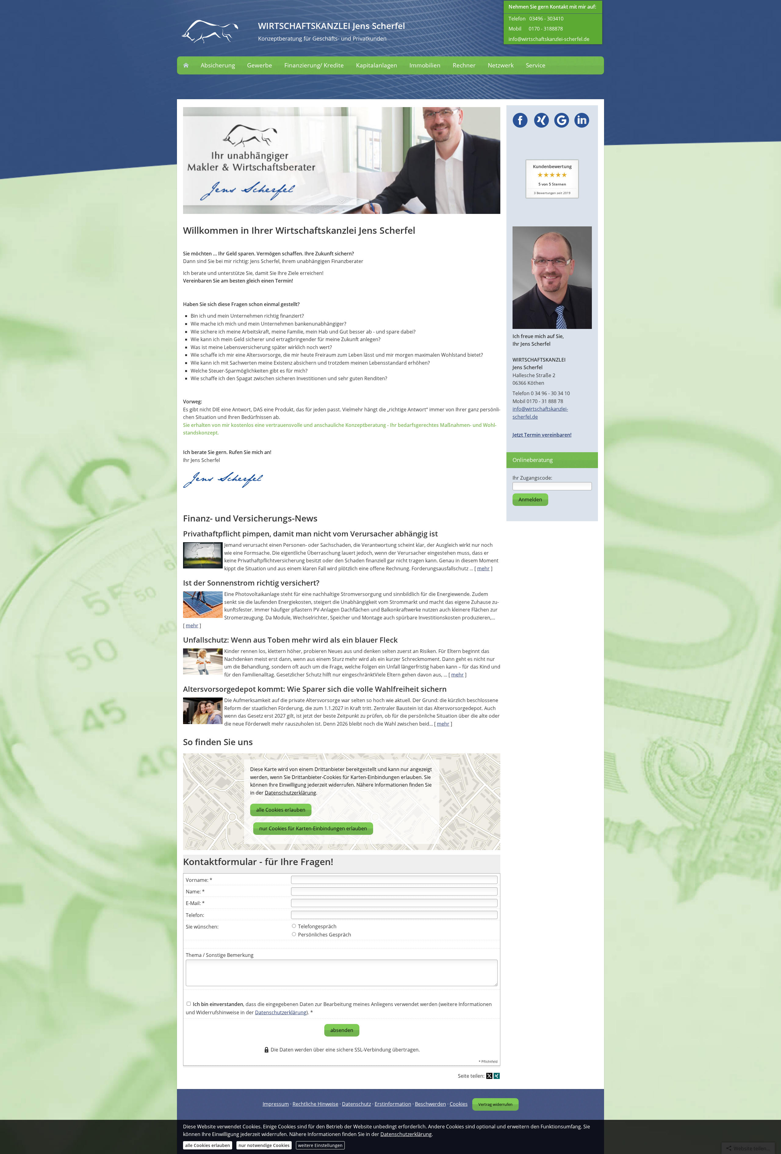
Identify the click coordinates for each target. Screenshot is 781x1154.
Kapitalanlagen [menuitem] (376, 65)
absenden (341, 1030)
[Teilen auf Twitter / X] (489, 1076)
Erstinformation (393, 1104)
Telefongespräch (317, 926)
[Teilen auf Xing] (497, 1076)
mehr (483, 568)
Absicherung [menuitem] (218, 65)
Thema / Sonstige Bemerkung (220, 955)
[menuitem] (186, 65)
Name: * (195, 891)
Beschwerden (430, 1104)
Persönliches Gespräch (324, 934)
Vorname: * (199, 880)
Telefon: (195, 915)
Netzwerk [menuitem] (501, 65)
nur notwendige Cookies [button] (264, 1145)
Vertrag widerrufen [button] (495, 1104)
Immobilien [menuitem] (425, 65)
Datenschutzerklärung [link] (290, 792)
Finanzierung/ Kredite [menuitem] (314, 65)
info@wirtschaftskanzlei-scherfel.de (549, 39)
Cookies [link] (459, 1104)
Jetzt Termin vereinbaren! (542, 434)
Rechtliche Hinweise (315, 1104)
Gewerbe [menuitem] (259, 65)
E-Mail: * (195, 903)
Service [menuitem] (535, 65)
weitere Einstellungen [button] (320, 1145)
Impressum (276, 1104)
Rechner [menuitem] (464, 65)
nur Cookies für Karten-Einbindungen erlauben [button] (313, 828)
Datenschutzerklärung (280, 1012)
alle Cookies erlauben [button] (280, 809)
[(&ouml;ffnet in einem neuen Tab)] (520, 126)
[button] (341, 206)
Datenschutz (356, 1104)
